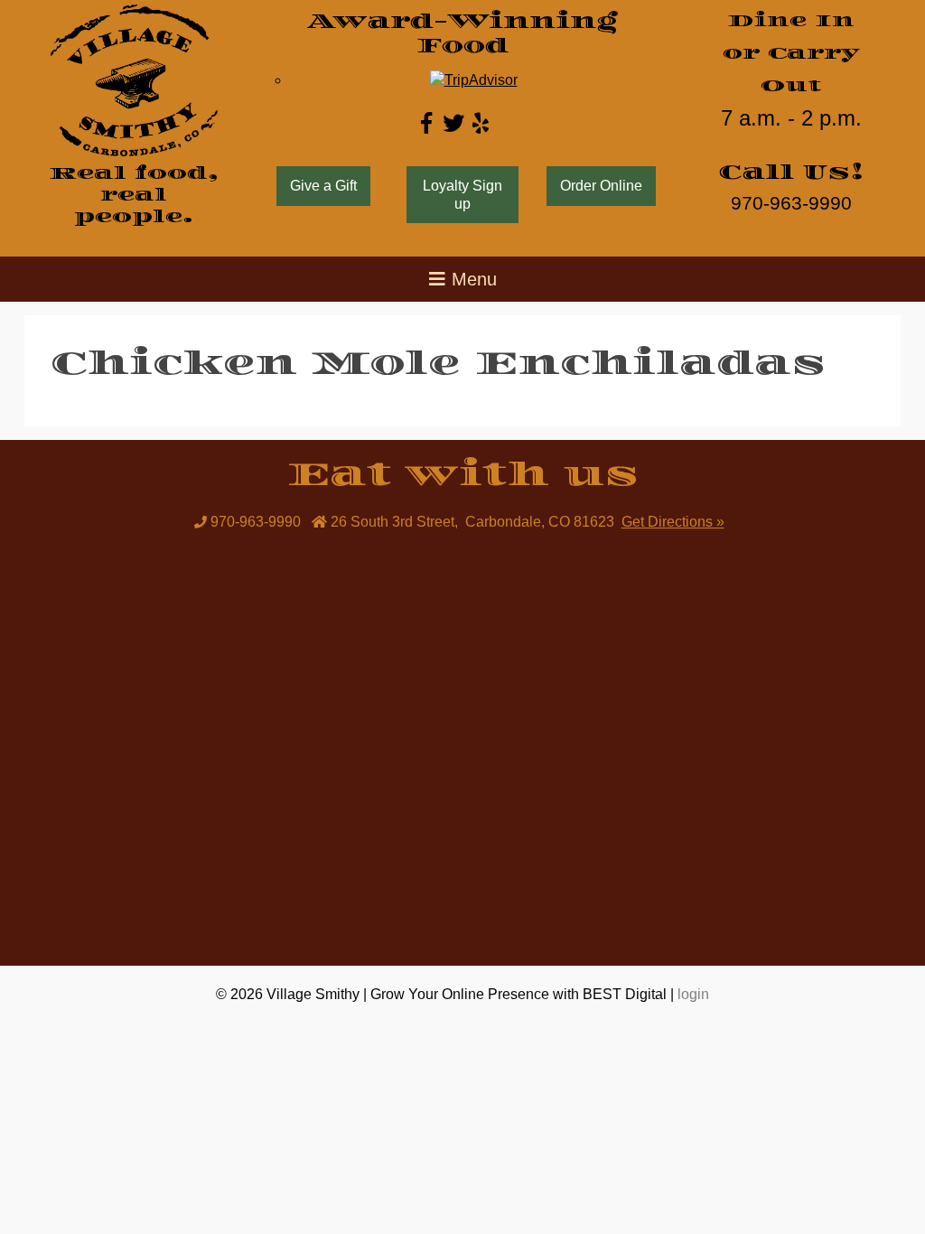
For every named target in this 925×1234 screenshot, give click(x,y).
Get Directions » (672, 521)
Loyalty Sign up (462, 194)
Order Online (601, 185)
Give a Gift (323, 185)
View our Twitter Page (453, 123)
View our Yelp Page (480, 123)
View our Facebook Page (426, 123)
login (693, 994)
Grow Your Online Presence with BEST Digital (518, 994)
